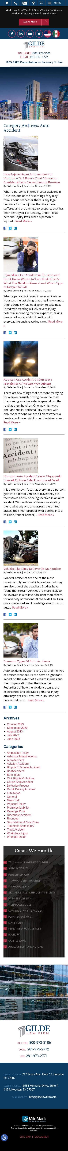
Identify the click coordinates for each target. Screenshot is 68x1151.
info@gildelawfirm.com (42, 1097)
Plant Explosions (19, 916)
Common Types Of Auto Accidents (26, 661)
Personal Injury (16, 803)
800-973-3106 (42, 53)
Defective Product (18, 785)
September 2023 (17, 727)
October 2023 (15, 724)
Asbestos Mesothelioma (22, 756)
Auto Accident (15, 760)
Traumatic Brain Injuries (24, 880)
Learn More (30, 21)
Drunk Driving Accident (21, 789)
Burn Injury (13, 774)
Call (16, 3)
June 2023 (13, 738)
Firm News (13, 793)
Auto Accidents (18, 868)
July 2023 (13, 735)
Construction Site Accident (26, 910)
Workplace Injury (17, 833)
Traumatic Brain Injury (20, 825)
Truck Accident (16, 829)
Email (25, 3)
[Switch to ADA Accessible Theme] (4, 1137)
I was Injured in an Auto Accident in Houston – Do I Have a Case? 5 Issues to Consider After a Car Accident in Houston (31, 178)
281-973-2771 (37, 1055)
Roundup (12, 818)
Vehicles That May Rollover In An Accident (32, 568)
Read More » (23, 221)
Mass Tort (13, 800)
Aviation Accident (17, 763)
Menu (57, 3)
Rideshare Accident (19, 815)
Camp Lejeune (17, 940)
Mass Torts (16, 922)
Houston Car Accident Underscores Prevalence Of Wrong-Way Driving (27, 381)
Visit (33, 3)
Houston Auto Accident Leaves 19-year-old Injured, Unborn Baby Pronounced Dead (32, 478)
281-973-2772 (39, 57)
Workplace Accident (21, 904)
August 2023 (15, 731)
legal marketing (37, 1128)
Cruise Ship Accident (20, 781)
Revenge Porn (16, 811)
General (12, 796)
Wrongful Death (16, 836)
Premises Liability (18, 807)
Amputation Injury (18, 752)
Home (7, 3)
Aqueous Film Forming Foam (25, 946)
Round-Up (14, 934)
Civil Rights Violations (20, 778)
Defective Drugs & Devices (24, 928)
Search (41, 3)
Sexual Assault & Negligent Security (31, 892)
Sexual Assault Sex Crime (23, 822)
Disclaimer (41, 1137)
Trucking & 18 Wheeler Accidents (29, 862)
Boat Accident (15, 771)
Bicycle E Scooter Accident (23, 767)
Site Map (25, 1137)
